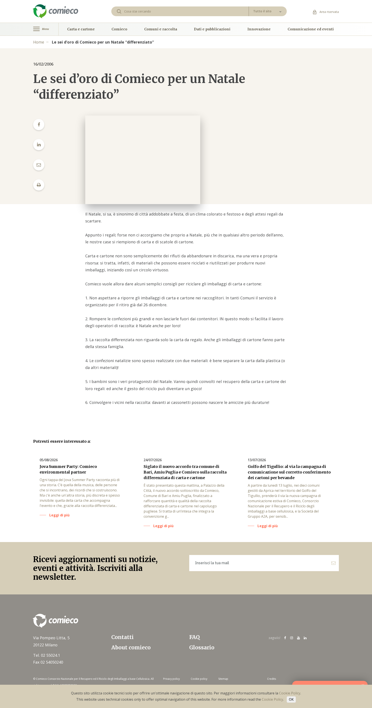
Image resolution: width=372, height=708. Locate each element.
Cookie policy (199, 679)
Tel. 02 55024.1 (46, 655)
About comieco (131, 647)
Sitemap (223, 679)
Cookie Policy (289, 693)
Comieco (119, 29)
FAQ (194, 637)
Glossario (201, 647)
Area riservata (329, 12)
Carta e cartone (81, 29)
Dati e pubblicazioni (212, 29)
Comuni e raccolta (160, 29)
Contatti (122, 637)
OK (291, 699)
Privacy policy (171, 679)
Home (38, 42)
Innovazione (259, 29)
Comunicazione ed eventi (311, 29)
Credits (271, 679)
